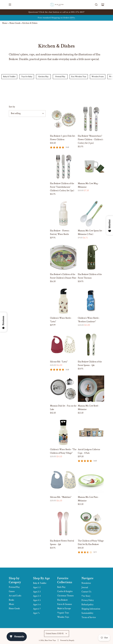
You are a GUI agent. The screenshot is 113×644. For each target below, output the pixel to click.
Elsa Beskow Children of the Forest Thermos (90, 276)
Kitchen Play (43, 76)
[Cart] (102, 4)
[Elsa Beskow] (91, 119)
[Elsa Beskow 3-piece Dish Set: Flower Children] (63, 119)
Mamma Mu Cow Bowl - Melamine (88, 407)
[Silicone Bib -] (63, 344)
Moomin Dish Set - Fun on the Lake (63, 407)
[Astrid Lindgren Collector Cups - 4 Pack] (91, 432)
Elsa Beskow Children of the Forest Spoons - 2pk (90, 363)
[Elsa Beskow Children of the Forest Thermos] (91, 257)
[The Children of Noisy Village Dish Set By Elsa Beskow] (91, 523)
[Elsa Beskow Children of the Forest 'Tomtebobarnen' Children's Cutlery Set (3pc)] (63, 166)
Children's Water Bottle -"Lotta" (61, 320)
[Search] (96, 4)
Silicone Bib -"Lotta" (59, 361)
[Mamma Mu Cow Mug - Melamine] (91, 166)
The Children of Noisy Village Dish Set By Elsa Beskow (91, 542)
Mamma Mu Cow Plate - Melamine (88, 499)
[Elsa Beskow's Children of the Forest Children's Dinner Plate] (63, 257)
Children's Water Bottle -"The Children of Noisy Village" (63, 451)
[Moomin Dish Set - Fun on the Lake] (63, 388)
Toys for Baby (26, 76)
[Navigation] (10, 4)
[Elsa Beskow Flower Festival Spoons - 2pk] (63, 523)
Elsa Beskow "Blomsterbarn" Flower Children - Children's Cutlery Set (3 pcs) (90, 139)
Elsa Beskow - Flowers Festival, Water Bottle (59, 232)
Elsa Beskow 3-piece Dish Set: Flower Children (62, 138)
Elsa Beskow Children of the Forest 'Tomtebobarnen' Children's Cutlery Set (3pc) (62, 187)
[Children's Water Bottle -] (63, 301)
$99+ (72, 17)
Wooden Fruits (98, 76)
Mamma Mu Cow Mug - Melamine (88, 185)
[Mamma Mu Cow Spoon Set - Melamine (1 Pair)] (91, 213)
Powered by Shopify (67, 640)
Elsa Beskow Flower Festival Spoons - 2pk (62, 542)
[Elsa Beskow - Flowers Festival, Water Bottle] (63, 213)
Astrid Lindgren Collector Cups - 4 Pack (89, 451)
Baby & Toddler (9, 76)
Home (4, 23)
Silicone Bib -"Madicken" (60, 497)
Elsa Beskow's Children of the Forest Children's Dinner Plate (63, 276)
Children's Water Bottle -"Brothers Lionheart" (89, 320)
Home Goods (15, 23)
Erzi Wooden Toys (78, 76)
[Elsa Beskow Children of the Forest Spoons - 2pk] (91, 344)
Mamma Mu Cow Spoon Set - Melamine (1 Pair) (90, 232)
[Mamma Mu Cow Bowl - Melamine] (91, 388)
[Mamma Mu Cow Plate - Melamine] (91, 480)
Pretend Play (60, 76)
